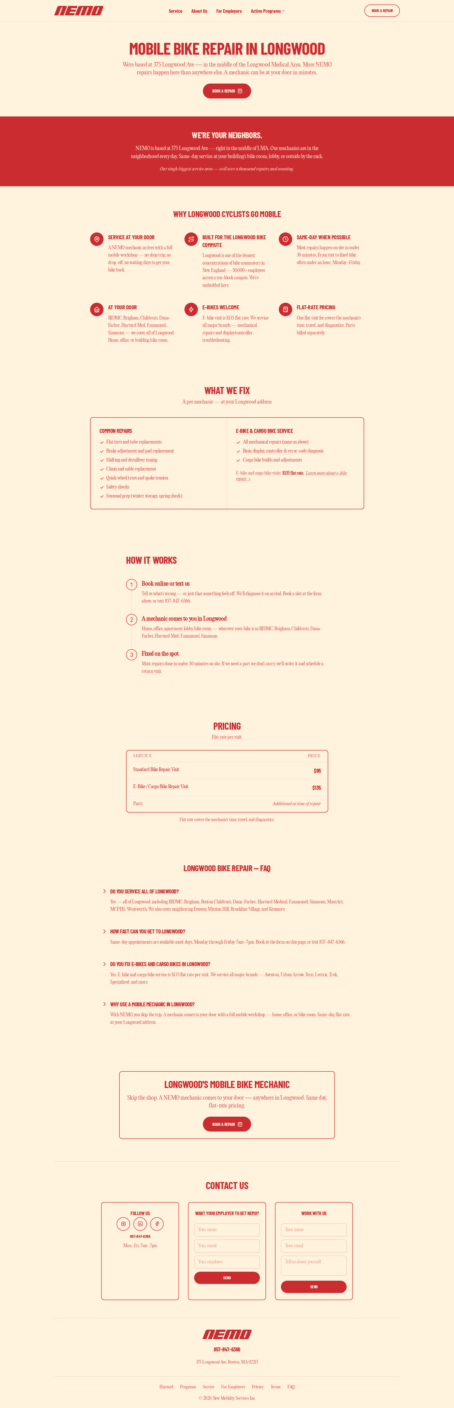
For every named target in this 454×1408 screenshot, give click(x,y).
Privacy (258, 1387)
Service (175, 11)
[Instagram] (123, 1224)
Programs (188, 1387)
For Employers (229, 11)
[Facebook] (157, 1224)
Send (227, 1277)
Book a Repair (382, 10)
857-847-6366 (140, 1236)
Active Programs (266, 11)
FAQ (291, 1387)
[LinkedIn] (140, 1224)
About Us (199, 11)
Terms (276, 1387)
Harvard (166, 1387)
